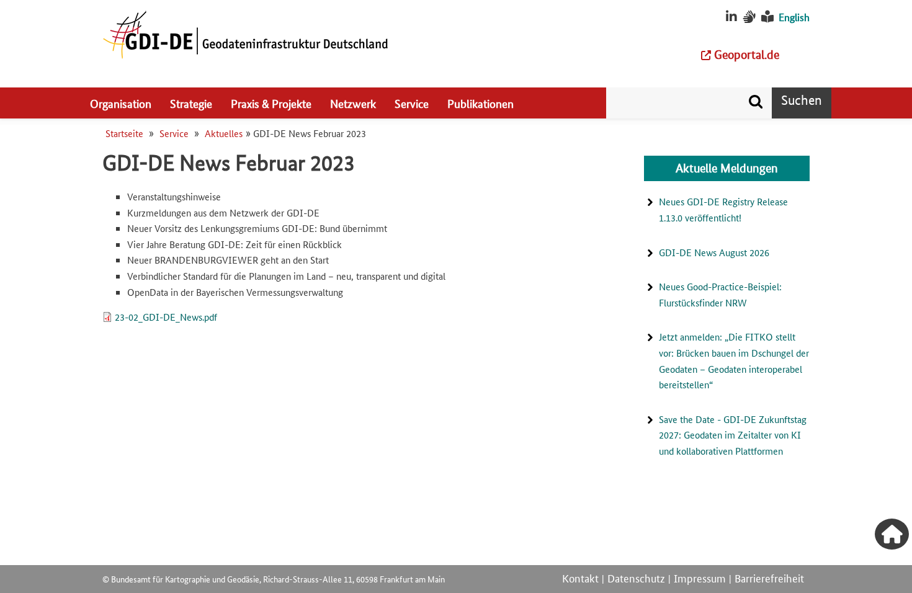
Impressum (700, 577)
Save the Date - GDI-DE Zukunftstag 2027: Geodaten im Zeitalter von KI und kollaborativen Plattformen (733, 434)
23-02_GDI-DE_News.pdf (166, 316)
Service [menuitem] (412, 103)
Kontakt (580, 577)
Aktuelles (224, 133)
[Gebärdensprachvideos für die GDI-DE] (749, 17)
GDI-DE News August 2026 (714, 252)
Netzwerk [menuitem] (353, 103)
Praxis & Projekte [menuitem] (271, 103)
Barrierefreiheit (769, 577)
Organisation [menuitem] (120, 103)
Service (174, 133)
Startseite (124, 133)
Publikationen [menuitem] (480, 103)
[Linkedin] (731, 17)
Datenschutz (636, 577)
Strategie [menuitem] (191, 103)
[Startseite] (245, 34)
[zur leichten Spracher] (767, 17)
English (794, 17)
